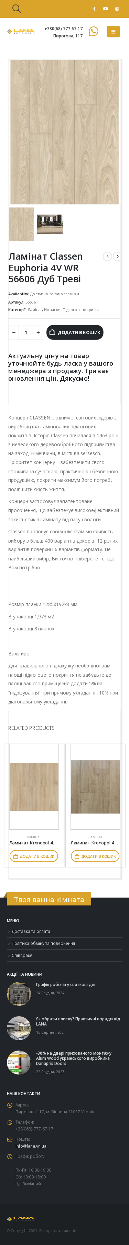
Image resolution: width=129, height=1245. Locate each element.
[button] (16, 8)
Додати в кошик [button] (37, 856)
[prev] (107, 256)
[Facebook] (94, 9)
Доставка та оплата (31, 931)
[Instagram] (117, 9)
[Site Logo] (20, 31)
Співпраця (22, 955)
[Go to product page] (34, 787)
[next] (117, 256)
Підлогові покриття (81, 309)
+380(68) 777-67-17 (63, 28)
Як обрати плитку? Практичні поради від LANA (78, 1021)
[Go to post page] (19, 993)
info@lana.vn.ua (30, 1146)
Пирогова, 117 (68, 35)
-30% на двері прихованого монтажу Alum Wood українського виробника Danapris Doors (73, 1058)
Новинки (52, 309)
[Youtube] (105, 9)
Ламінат (35, 309)
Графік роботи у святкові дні (65, 984)
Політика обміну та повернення (43, 943)
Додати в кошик (79, 332)
